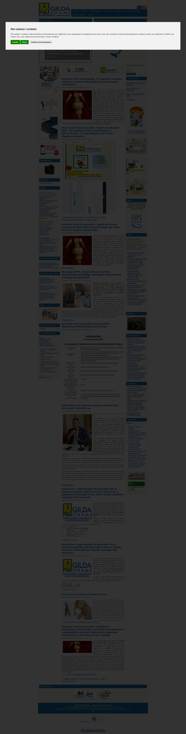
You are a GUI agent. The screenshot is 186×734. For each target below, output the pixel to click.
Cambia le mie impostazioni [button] (41, 42)
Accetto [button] (15, 42)
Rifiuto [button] (24, 42)
